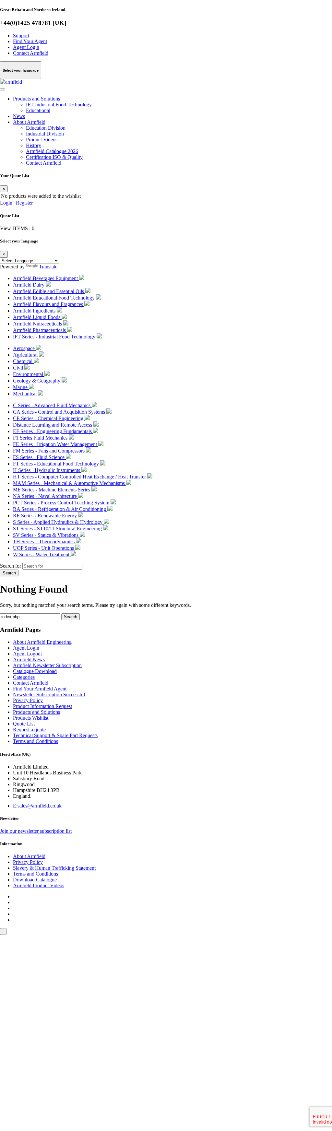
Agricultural (26, 355)
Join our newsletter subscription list (36, 831)
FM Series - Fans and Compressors (49, 451)
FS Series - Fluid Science (39, 457)
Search (9, 573)
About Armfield (29, 122)
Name (16, 1020)
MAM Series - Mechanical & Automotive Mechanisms (69, 483)
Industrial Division (45, 133)
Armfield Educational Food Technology (54, 297)
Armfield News (29, 659)
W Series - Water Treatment (42, 554)
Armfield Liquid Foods (37, 317)
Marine (21, 387)
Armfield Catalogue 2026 (52, 151)
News (19, 116)
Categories (24, 677)
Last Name (21, 1032)
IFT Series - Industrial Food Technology (55, 336)
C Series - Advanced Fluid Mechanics (52, 405)
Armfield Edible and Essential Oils (49, 291)
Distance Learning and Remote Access (53, 425)
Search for (10, 566)
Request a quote (29, 729)
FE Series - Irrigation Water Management (55, 444)
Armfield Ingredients (35, 310)
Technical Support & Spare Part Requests (55, 735)
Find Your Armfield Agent (39, 688)
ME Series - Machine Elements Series (52, 489)
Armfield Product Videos (38, 885)
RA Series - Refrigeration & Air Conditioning (60, 509)
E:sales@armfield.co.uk (37, 805)
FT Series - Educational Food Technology (56, 463)
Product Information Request (42, 706)
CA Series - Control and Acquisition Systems (59, 412)
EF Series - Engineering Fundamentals (53, 431)
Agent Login (26, 47)
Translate (48, 266)
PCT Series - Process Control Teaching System (62, 502)
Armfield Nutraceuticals (38, 323)
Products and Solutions (36, 98)
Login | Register (16, 203)
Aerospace (24, 348)
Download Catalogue (35, 879)
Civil (18, 368)
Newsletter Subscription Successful (49, 694)
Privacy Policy (28, 700)
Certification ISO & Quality (54, 157)
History (33, 145)
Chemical (23, 361)
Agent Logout (27, 653)
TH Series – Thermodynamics (44, 541)
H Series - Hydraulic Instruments (47, 470)
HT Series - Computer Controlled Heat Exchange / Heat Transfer (80, 476)
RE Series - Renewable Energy (45, 515)
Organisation (23, 1044)
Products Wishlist (30, 718)
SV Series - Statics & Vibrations (46, 535)
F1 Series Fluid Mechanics (41, 438)
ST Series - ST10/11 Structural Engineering (58, 528)
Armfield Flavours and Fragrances (48, 304)
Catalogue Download (35, 671)
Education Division (45, 128)
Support (21, 35)
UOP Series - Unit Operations (44, 548)
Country (18, 1056)
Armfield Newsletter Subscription (47, 665)
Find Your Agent (30, 41)
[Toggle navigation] (2, 89)
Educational (38, 110)
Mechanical (25, 393)
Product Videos (41, 139)
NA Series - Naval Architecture (45, 496)
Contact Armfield (30, 53)
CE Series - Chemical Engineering (49, 418)
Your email (21, 1008)
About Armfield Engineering (42, 642)
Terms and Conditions (35, 741)
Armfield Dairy (29, 285)
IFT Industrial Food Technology (59, 104)
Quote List (24, 723)
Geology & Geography (37, 380)
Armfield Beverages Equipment (46, 278)
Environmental (28, 374)
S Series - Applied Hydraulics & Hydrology (58, 522)
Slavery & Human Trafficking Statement (54, 868)
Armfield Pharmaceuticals (40, 330)
